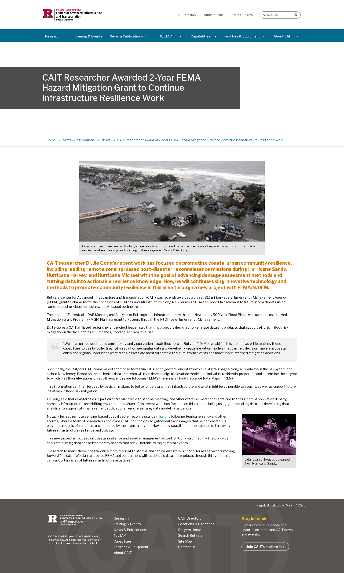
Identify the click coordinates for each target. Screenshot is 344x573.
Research (52, 36)
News (105, 140)
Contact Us (187, 547)
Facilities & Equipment (241, 36)
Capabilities (200, 36)
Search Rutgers (190, 535)
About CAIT (283, 36)
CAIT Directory (189, 518)
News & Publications (126, 36)
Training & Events (88, 36)
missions (163, 416)
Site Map (185, 541)
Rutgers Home (189, 530)
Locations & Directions (196, 524)
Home (51, 140)
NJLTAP (166, 36)
